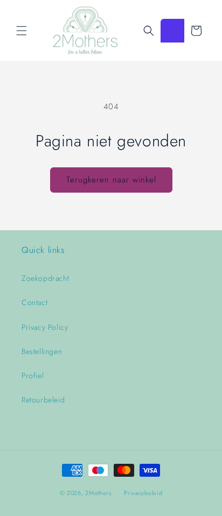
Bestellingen (42, 351)
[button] (21, 31)
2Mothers (98, 493)
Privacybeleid (143, 493)
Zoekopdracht (45, 278)
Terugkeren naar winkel (111, 180)
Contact (34, 302)
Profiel (33, 375)
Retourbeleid (43, 399)
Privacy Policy (45, 327)
